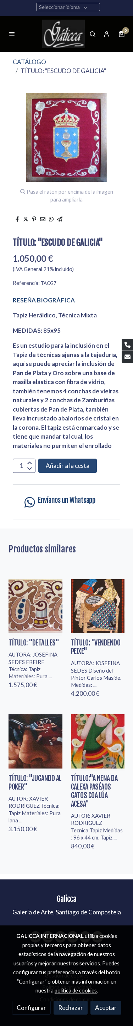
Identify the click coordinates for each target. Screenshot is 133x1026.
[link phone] (127, 345)
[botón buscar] (92, 34)
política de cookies (76, 990)
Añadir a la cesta (67, 465)
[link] (63, 34)
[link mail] (127, 357)
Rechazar (70, 1007)
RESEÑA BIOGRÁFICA (44, 300)
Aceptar (106, 1007)
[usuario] (106, 34)
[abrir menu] (12, 34)
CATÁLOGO (29, 62)
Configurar (31, 1007)
